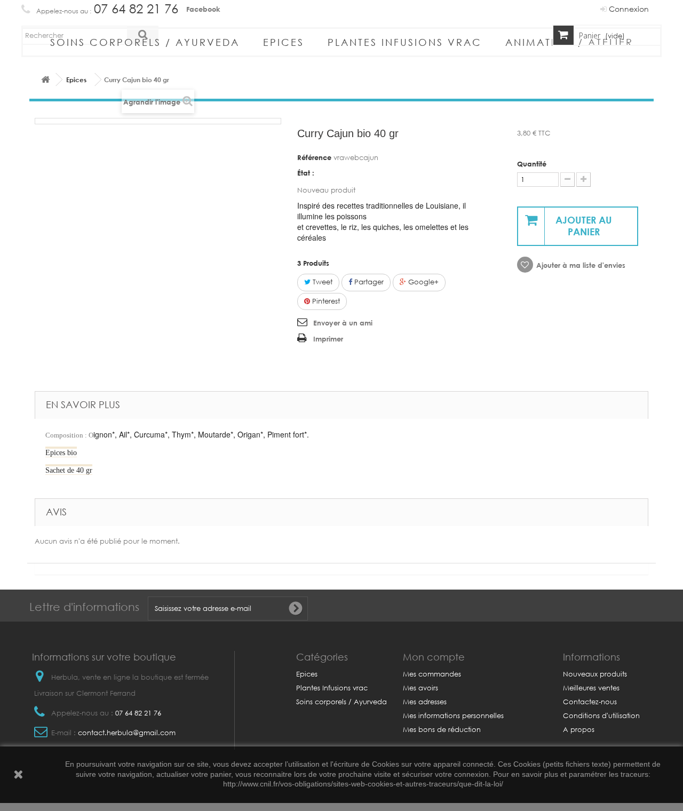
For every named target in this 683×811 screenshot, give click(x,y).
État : (305, 173)
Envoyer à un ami (342, 323)
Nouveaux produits (595, 674)
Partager (368, 282)
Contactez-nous (590, 701)
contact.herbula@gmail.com (127, 732)
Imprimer (328, 339)
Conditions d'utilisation (601, 715)
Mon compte (434, 657)
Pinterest (325, 301)
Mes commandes (432, 674)
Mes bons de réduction (442, 729)
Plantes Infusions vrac (405, 42)
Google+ (422, 282)
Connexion (628, 9)
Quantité (531, 164)
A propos (578, 729)
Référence (314, 157)
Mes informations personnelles (453, 715)
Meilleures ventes (591, 688)
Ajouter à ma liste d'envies (580, 265)
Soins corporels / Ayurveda (145, 42)
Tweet (321, 282)
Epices (283, 42)
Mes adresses (425, 701)
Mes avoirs (420, 688)
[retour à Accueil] (45, 79)
